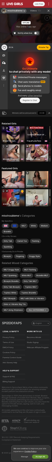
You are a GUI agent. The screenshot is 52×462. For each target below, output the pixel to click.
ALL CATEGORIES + (37, 310)
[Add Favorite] (4, 47)
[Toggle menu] (3, 4)
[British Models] (6, 226)
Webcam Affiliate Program (38, 347)
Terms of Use (8, 342)
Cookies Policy (9, 353)
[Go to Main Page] (16, 4)
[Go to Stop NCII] (18, 428)
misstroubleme (10, 215)
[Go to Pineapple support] (5, 428)
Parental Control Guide (12, 358)
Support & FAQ (9, 377)
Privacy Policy (8, 337)
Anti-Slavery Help (10, 363)
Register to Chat (30, 100)
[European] (14, 226)
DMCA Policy (8, 347)
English (39, 323)
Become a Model (34, 337)
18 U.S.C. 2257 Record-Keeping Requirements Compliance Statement (21, 438)
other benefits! (35, 95)
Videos (35, 10)
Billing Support (9, 382)
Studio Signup (33, 342)
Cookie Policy (30, 451)
